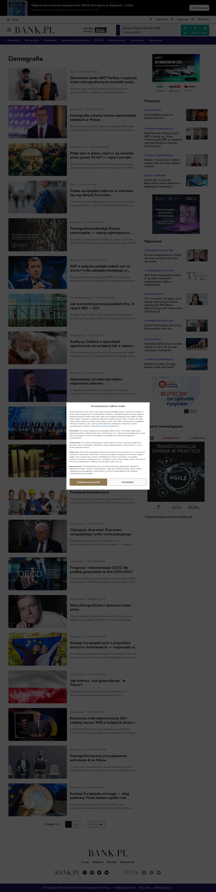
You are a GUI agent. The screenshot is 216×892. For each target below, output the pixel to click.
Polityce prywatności (110, 426)
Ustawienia (127, 482)
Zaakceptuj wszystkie (88, 482)
